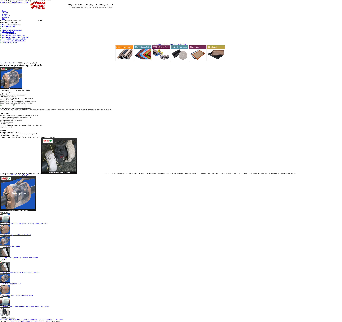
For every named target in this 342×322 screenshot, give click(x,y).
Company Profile (33, 319)
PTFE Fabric (158, 44)
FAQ (3, 19)
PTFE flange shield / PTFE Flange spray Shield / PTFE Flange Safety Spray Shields (23, 223)
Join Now (8, 2)
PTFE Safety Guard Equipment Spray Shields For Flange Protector (19, 257)
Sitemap (13, 2)
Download (20, 319)
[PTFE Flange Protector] (5, 316)
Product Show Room (10, 319)
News (26, 319)
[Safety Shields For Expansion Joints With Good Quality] (5, 294)
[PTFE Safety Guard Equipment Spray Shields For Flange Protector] (5, 271)
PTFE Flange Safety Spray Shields (21, 175)
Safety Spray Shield (10, 63)
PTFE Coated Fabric (168, 44)
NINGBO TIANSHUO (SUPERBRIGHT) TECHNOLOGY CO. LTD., (28, 321)
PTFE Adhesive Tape (180, 44)
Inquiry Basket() (23, 2)
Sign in (2, 2)
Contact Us (42, 319)
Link (53, 319)
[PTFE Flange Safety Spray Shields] (5, 282)
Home (1, 63)
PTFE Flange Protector (8, 318)
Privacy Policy (60, 319)
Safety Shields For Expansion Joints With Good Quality (15, 235)
